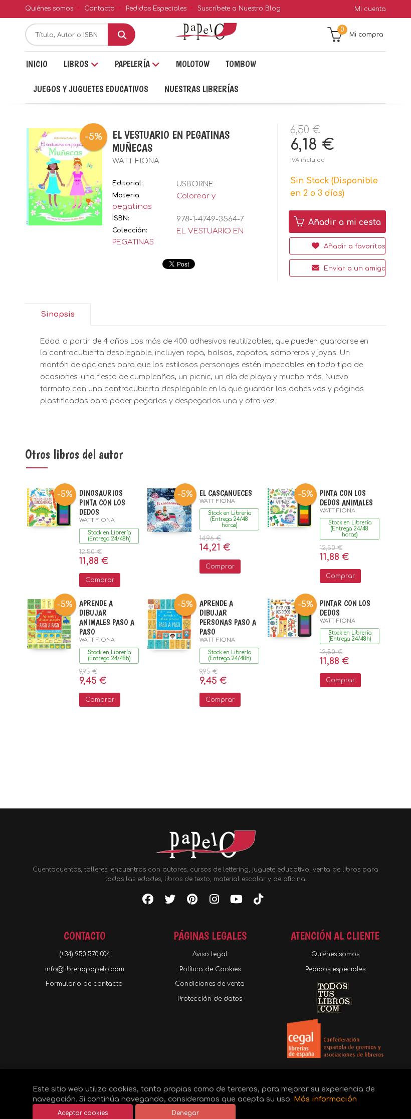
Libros (77, 64)
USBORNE (195, 184)
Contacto (99, 8)
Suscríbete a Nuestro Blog (239, 8)
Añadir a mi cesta (343, 222)
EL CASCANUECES (225, 493)
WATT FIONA (135, 161)
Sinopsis (58, 314)
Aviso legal (210, 954)
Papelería (133, 64)
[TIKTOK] (258, 901)
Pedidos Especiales (156, 8)
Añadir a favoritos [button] (353, 246)
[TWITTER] (169, 901)
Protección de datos (209, 998)
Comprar (99, 580)
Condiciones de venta (210, 983)
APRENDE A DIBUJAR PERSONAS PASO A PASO (227, 618)
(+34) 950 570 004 (84, 954)
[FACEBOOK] (147, 901)
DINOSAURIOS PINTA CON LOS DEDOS (102, 502)
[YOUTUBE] (236, 901)
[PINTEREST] (191, 901)
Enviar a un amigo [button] (353, 268)
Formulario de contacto (84, 983)
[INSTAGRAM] (214, 901)
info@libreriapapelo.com (84, 969)
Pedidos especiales (335, 969)
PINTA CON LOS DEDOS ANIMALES (346, 497)
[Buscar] (121, 35)
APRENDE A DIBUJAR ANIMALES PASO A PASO (106, 618)
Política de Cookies (210, 969)
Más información (325, 1099)
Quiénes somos (49, 8)
